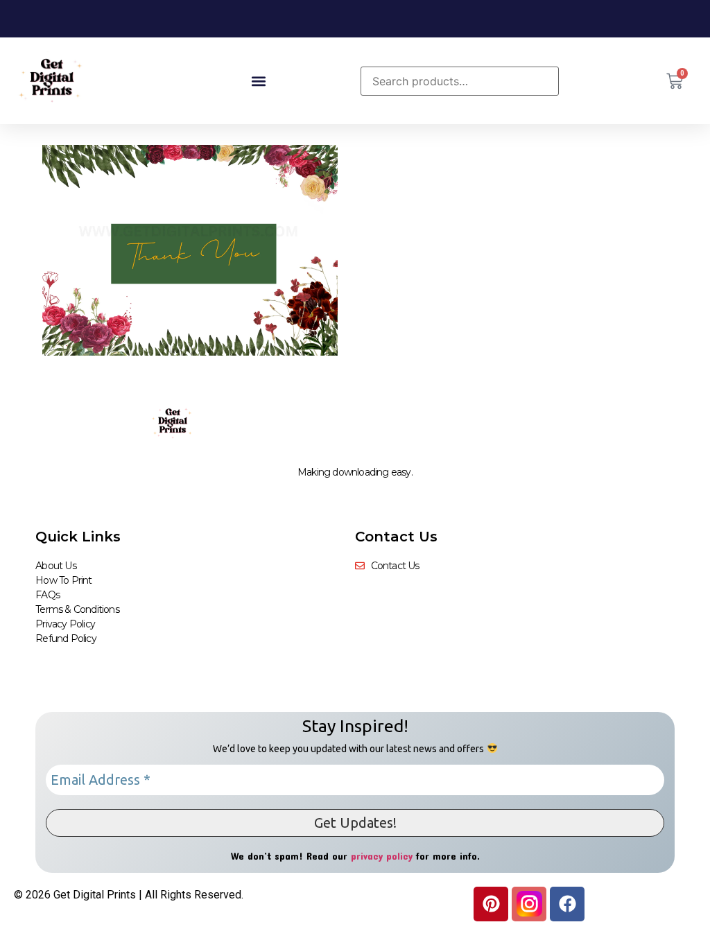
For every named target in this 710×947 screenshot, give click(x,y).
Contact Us (396, 536)
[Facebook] (567, 904)
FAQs (47, 595)
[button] (258, 80)
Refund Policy (65, 638)
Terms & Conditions (77, 609)
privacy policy (382, 856)
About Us (55, 565)
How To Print (63, 580)
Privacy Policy (65, 624)
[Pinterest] (491, 904)
